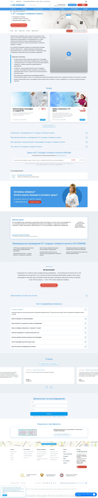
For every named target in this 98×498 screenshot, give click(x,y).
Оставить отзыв (44, 363)
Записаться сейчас (82, 4)
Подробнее (43, 119)
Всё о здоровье (66, 460)
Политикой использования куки (12, 490)
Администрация (13, 451)
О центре (13, 9)
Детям (86, 9)
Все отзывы (53, 363)
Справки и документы (54, 453)
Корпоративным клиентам (29, 1)
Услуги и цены (38, 9)
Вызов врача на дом (54, 451)
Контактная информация (41, 451)
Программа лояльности (54, 457)
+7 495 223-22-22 (61, 4)
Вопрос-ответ (22, 30)
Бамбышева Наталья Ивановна (39, 370)
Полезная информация (28, 455)
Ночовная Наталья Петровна (20, 235)
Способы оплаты (53, 455)
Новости (11, 457)
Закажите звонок (35, 202)
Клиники (24, 9)
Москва (12, 1)
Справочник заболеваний (28, 451)
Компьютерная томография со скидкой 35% (23, 110)
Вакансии (12, 453)
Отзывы (37, 1)
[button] (47, 387)
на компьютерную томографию (79, 30)
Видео (11, 455)
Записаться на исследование (19, 25)
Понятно (4, 495)
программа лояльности (61, 155)
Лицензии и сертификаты (41, 453)
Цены (16, 30)
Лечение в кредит (53, 459)
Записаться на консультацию (49, 285)
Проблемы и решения (28, 453)
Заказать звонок (72, 4)
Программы (74, 9)
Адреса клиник (35, 30)
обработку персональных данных (59, 416)
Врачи (51, 9)
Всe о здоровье (46, 1)
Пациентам (18, 1)
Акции (62, 9)
